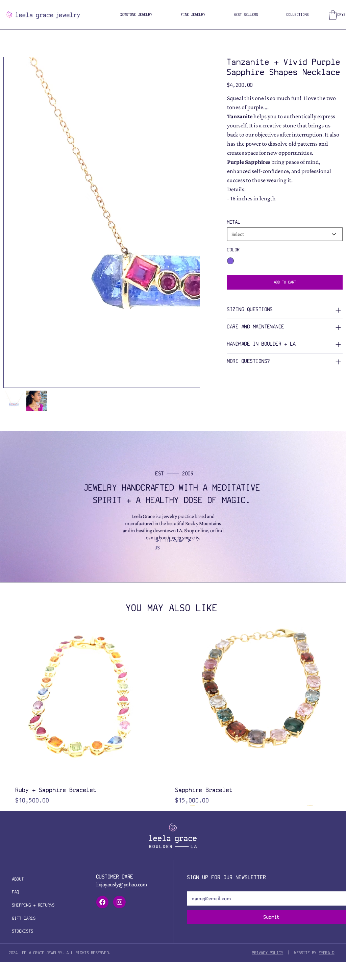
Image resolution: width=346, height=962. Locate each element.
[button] (136, 14)
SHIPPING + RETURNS (33, 905)
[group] (172, 716)
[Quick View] (92, 703)
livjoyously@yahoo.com (121, 884)
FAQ (15, 891)
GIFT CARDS (24, 918)
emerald (327, 952)
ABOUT (18, 879)
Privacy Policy (267, 952)
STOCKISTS (22, 931)
